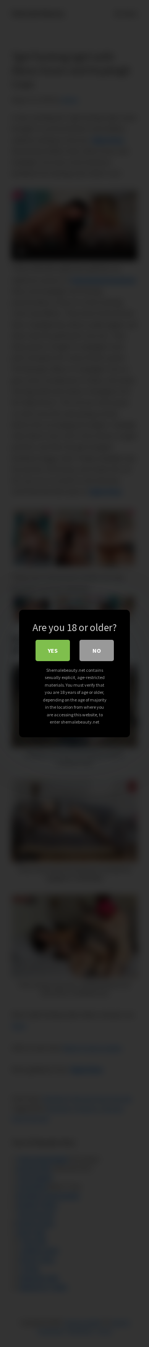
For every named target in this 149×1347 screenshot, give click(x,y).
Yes (53, 650)
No (96, 650)
